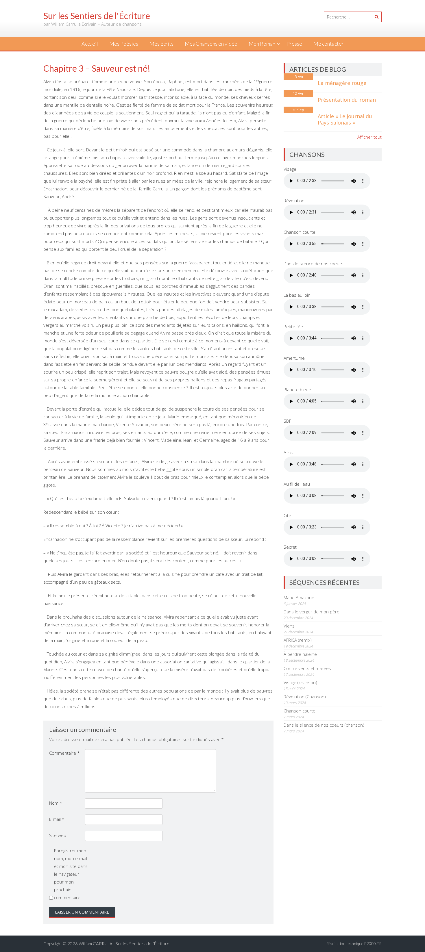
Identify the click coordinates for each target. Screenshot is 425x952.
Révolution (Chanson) (305, 696)
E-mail (56, 819)
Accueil (90, 43)
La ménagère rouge (342, 82)
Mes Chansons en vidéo (211, 43)
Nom (55, 803)
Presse (294, 43)
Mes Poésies (123, 43)
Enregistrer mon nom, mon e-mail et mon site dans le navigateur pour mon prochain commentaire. (71, 874)
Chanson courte (299, 711)
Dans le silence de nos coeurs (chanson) (324, 725)
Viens (289, 626)
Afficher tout (369, 137)
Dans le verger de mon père (311, 612)
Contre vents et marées (307, 668)
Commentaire (64, 753)
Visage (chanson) (300, 682)
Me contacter (328, 43)
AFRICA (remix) (298, 640)
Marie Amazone (299, 597)
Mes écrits (161, 43)
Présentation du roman (347, 99)
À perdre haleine (300, 654)
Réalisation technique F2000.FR (354, 943)
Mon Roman (262, 43)
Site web (57, 835)
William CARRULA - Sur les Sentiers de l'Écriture (124, 943)
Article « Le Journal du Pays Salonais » (345, 119)
